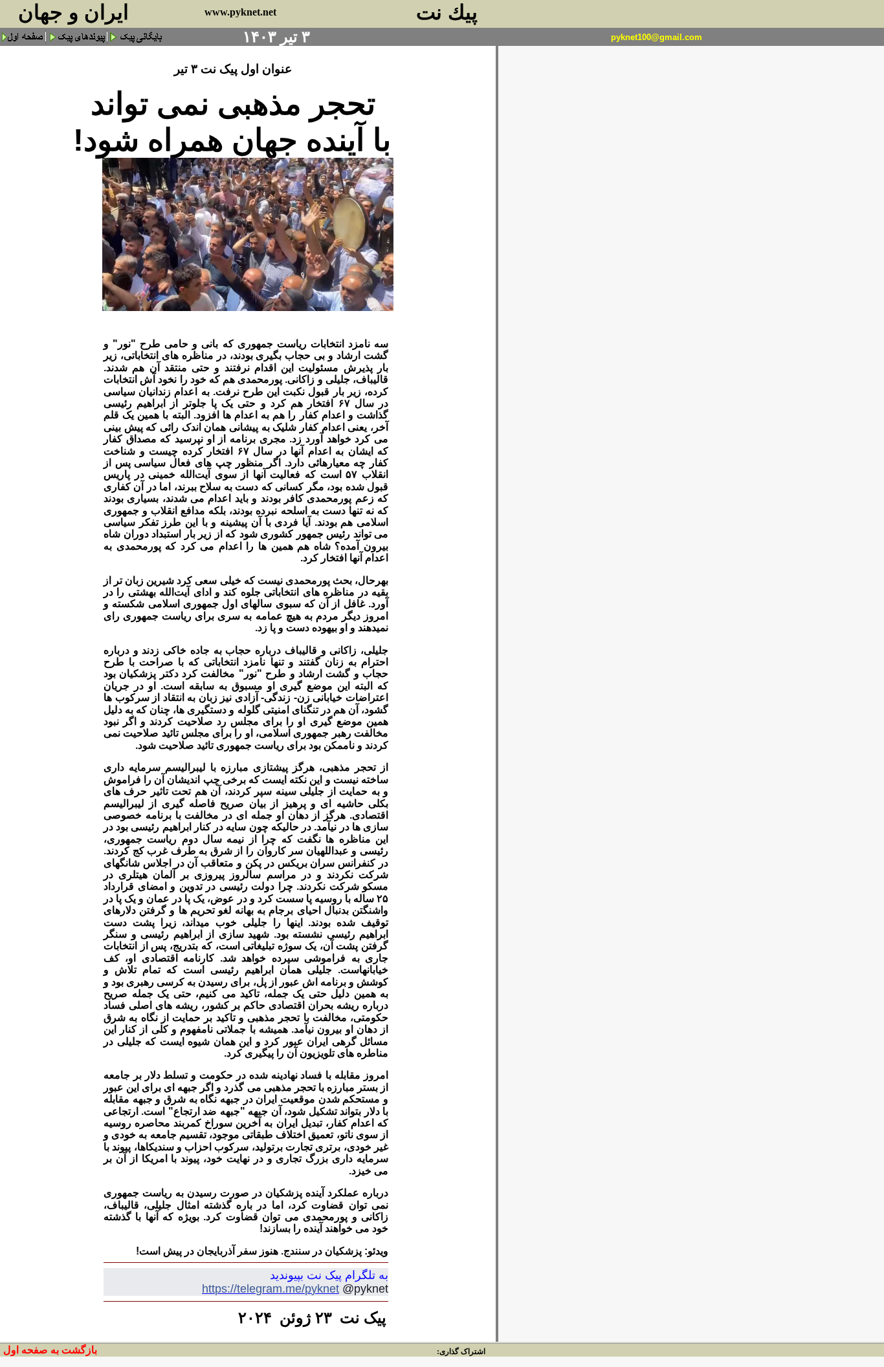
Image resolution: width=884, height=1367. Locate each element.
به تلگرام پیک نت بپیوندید (329, 1275)
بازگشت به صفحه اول (50, 1349)
